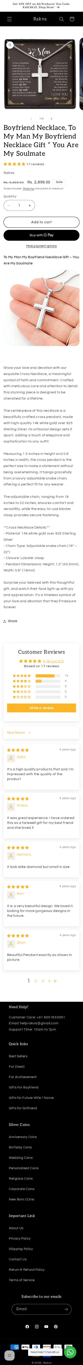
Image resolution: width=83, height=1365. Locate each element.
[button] (9, 19)
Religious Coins (21, 1178)
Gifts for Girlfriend (23, 1108)
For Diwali (17, 1066)
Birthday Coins (20, 1147)
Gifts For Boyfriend (24, 1087)
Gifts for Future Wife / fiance (31, 1098)
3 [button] (43, 981)
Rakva (47, 1363)
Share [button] (12, 621)
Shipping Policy (21, 1249)
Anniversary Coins (23, 1137)
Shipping (28, 188)
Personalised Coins (24, 1168)
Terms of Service (22, 1280)
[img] (18, 750)
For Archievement (23, 1077)
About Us (16, 1228)
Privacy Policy (20, 1238)
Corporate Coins (21, 1189)
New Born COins (21, 1199)
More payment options (41, 246)
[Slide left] (31, 119)
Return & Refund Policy (27, 1269)
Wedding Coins (21, 1157)
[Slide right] (51, 119)
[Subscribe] (66, 1309)
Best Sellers (18, 1056)
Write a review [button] (41, 708)
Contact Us (18, 1259)
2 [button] (36, 981)
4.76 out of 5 (53, 661)
